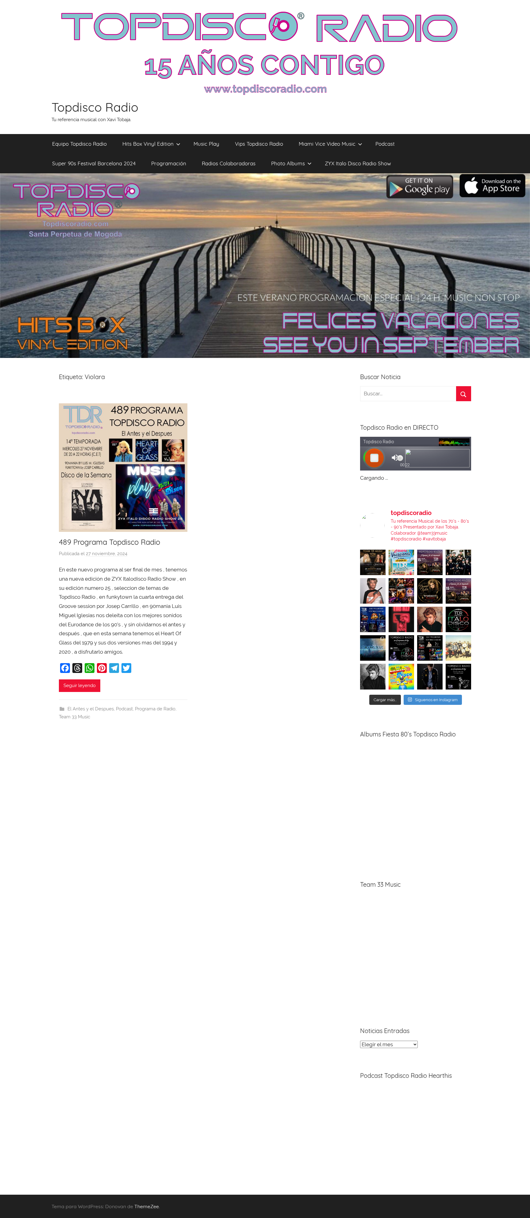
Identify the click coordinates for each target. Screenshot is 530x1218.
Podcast (385, 143)
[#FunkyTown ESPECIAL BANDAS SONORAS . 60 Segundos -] (373, 591)
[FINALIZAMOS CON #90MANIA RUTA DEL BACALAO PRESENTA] (458, 648)
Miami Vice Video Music (327, 143)
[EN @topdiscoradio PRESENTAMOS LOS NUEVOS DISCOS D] (401, 648)
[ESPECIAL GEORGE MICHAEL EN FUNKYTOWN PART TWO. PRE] (430, 619)
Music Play (206, 143)
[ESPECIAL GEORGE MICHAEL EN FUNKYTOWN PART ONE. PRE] (373, 676)
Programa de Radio (155, 709)
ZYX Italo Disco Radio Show (358, 163)
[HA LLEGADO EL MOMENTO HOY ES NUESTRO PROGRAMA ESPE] (458, 591)
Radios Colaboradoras (228, 163)
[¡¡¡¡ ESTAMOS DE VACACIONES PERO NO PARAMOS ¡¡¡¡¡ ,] (373, 562)
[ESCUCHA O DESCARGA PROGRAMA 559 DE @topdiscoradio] (430, 562)
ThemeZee (146, 1206)
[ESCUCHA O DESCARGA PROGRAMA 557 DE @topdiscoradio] (430, 648)
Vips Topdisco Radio (259, 143)
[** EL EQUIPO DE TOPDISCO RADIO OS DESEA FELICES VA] (401, 562)
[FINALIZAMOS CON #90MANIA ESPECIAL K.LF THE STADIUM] (401, 619)
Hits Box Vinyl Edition (148, 143)
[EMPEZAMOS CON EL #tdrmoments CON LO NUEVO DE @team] (373, 648)
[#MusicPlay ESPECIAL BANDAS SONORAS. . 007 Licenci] (401, 591)
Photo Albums (288, 163)
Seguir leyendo (79, 685)
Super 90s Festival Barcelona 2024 (94, 163)
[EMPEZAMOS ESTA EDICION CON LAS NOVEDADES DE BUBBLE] (430, 676)
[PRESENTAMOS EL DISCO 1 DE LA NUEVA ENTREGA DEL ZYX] (401, 676)
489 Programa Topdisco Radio (109, 542)
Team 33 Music (74, 717)
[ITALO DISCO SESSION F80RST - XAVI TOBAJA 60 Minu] (458, 619)
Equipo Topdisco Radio (79, 143)
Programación (168, 163)
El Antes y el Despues (90, 709)
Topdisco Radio (95, 107)
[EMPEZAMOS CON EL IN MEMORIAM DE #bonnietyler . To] (430, 591)
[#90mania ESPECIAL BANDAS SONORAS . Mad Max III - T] (458, 562)
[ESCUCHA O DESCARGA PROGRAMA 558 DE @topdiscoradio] (373, 619)
